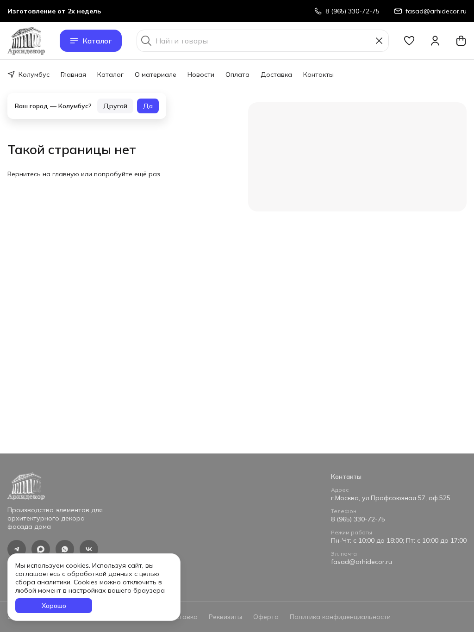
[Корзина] (461, 40)
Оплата (237, 74)
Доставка (276, 74)
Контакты (318, 74)
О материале (155, 74)
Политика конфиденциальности (340, 617)
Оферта (266, 617)
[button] (409, 40)
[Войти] (435, 40)
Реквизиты (225, 617)
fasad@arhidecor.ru (361, 562)
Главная (73, 74)
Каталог (97, 40)
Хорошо (54, 605)
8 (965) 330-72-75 (358, 519)
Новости (200, 74)
